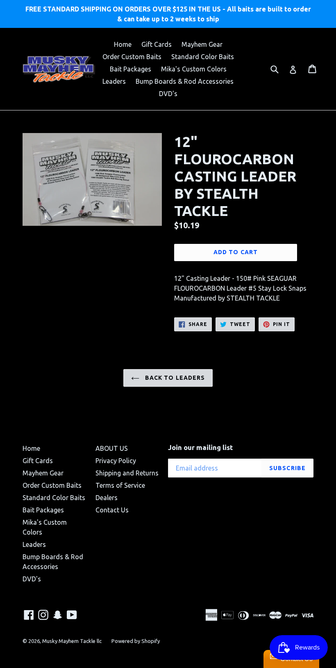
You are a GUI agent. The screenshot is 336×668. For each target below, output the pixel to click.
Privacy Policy (115, 460)
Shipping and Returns (127, 473)
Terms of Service (120, 485)
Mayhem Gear (202, 44)
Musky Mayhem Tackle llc (72, 641)
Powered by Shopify (135, 641)
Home (123, 44)
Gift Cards (156, 44)
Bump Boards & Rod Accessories (185, 81)
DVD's (168, 93)
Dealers (106, 497)
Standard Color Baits (202, 56)
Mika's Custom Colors (194, 69)
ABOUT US (111, 448)
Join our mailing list (200, 447)
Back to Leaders (174, 377)
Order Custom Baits (131, 56)
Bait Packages (130, 69)
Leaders (114, 81)
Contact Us (112, 510)
